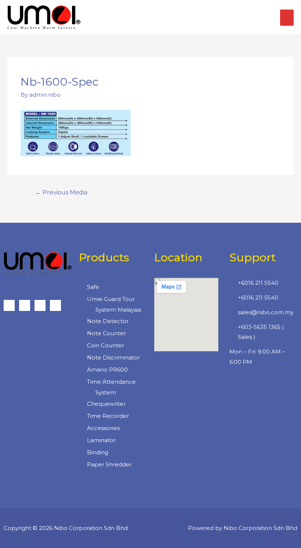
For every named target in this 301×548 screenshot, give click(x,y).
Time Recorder (108, 415)
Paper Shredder (109, 464)
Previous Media (61, 192)
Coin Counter (105, 345)
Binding (97, 452)
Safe (93, 286)
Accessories (103, 428)
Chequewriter (106, 403)
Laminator (101, 440)
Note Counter (106, 333)
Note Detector (107, 321)
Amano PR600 (107, 369)
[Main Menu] (287, 18)
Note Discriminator (113, 357)
